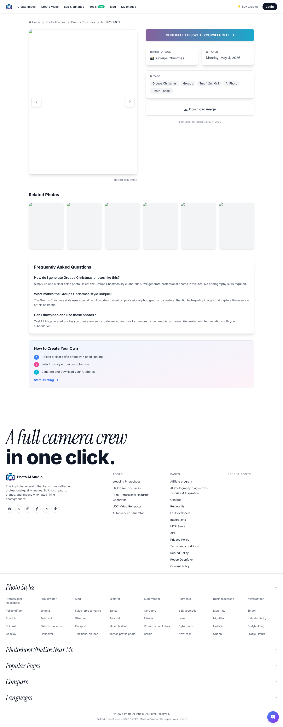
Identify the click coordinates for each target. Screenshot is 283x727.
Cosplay (11, 633)
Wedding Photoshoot (126, 481)
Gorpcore (150, 610)
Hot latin (218, 626)
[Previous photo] (36, 102)
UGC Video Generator (127, 506)
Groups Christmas (83, 22)
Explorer (114, 598)
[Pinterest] (9, 509)
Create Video (50, 6)
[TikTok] (55, 509)
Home (36, 22)
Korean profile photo (122, 633)
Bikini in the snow (51, 626)
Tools (96, 6)
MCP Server (178, 526)
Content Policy (180, 566)
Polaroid (114, 618)
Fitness (148, 618)
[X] (18, 509)
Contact (175, 499)
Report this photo (125, 179)
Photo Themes (55, 22)
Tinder (252, 610)
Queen (217, 633)
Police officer (14, 610)
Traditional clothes (86, 633)
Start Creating (44, 380)
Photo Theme (161, 91)
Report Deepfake (181, 559)
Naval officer (256, 598)
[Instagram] (27, 509)
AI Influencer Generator (128, 513)
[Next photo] (130, 102)
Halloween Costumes (127, 488)
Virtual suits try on (259, 618)
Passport (80, 626)
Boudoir (11, 618)
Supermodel (152, 598)
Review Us (177, 506)
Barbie (148, 633)
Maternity (219, 610)
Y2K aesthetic (187, 610)
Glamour (80, 618)
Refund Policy (179, 553)
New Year (185, 633)
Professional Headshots (14, 601)
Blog (113, 6)
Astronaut (185, 598)
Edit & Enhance (74, 6)
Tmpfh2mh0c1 (209, 83)
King (78, 598)
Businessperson (223, 598)
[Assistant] (273, 717)
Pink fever (46, 633)
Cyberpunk (186, 626)
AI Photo (231, 83)
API (172, 533)
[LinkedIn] (46, 509)
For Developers (180, 513)
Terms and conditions (184, 546)
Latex (182, 618)
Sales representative (88, 610)
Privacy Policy (179, 539)
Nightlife (218, 618)
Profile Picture (257, 633)
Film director (48, 598)
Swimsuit (46, 618)
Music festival (118, 626)
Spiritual (11, 626)
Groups (188, 83)
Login (270, 6)
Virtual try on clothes (157, 626)
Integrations (178, 519)
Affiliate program (181, 481)
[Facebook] (37, 509)
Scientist (45, 610)
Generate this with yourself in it (197, 35)
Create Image (26, 6)
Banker (114, 610)
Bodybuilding (256, 626)
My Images (128, 6)
